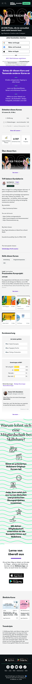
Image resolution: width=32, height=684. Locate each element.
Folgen (17, 182)
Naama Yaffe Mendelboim (15, 392)
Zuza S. (19, 306)
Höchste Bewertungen (8, 384)
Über (6, 670)
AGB (26, 670)
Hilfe (14, 670)
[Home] (13, 3)
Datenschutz (20, 670)
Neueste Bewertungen (8, 385)
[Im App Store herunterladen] (16, 575)
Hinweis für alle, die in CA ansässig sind (16, 677)
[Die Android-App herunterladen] (22, 660)
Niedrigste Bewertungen (19, 384)
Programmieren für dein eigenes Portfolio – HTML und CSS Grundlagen (10, 614)
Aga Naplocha (13, 182)
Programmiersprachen (19, 259)
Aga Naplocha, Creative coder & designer (13, 33)
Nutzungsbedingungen (24, 61)
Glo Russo (19, 323)
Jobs (10, 670)
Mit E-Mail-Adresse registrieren (16, 58)
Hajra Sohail (5, 323)
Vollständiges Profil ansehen (10, 249)
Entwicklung (6, 259)
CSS (4, 263)
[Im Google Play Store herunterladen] (16, 581)
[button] (3, 3)
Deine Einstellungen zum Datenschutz (14, 676)
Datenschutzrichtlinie (12, 62)
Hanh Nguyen (6, 306)
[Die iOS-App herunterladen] (9, 660)
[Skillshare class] (11, 604)
